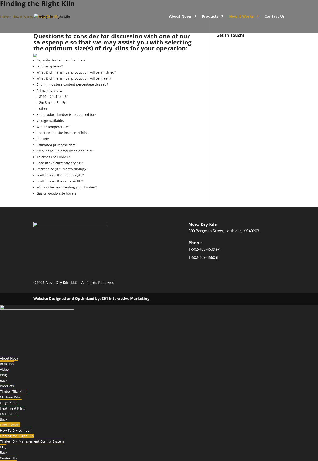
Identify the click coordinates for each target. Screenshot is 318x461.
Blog (3, 375)
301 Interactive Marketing (125, 298)
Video (4, 369)
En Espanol (8, 413)
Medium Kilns (11, 397)
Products (210, 17)
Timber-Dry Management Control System (32, 441)
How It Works (241, 17)
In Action (7, 364)
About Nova (180, 17)
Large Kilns (8, 402)
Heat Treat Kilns (12, 408)
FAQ (3, 447)
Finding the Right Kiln (17, 436)
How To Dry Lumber (15, 430)
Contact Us (274, 17)
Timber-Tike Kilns (13, 391)
